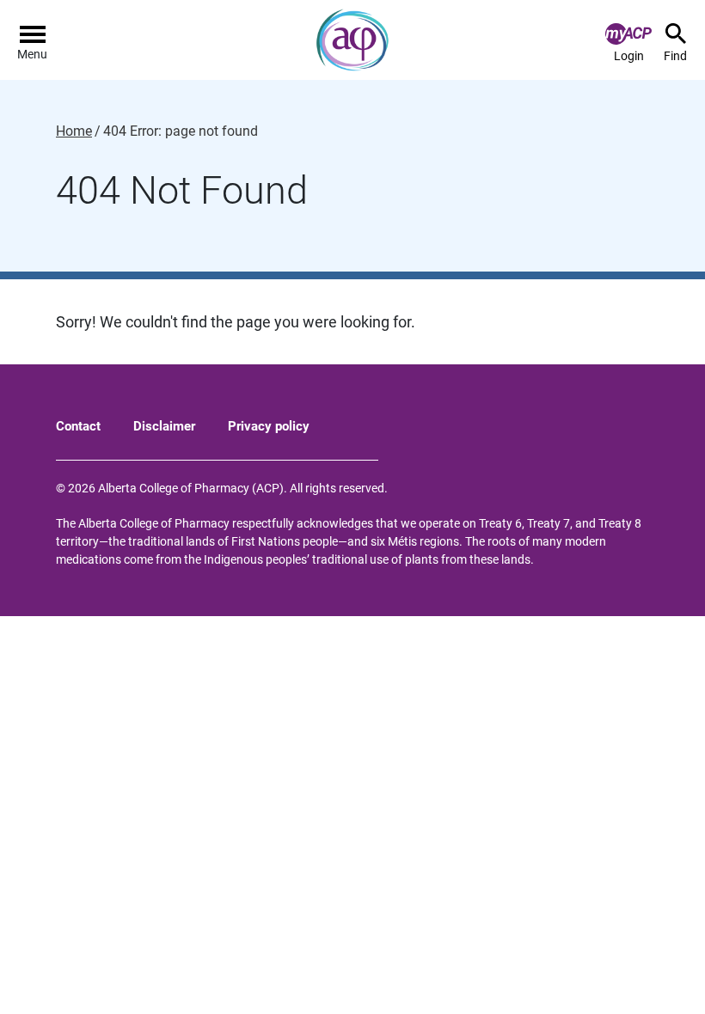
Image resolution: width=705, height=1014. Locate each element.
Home (74, 131)
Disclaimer (164, 426)
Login (629, 56)
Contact (78, 426)
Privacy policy (269, 426)
